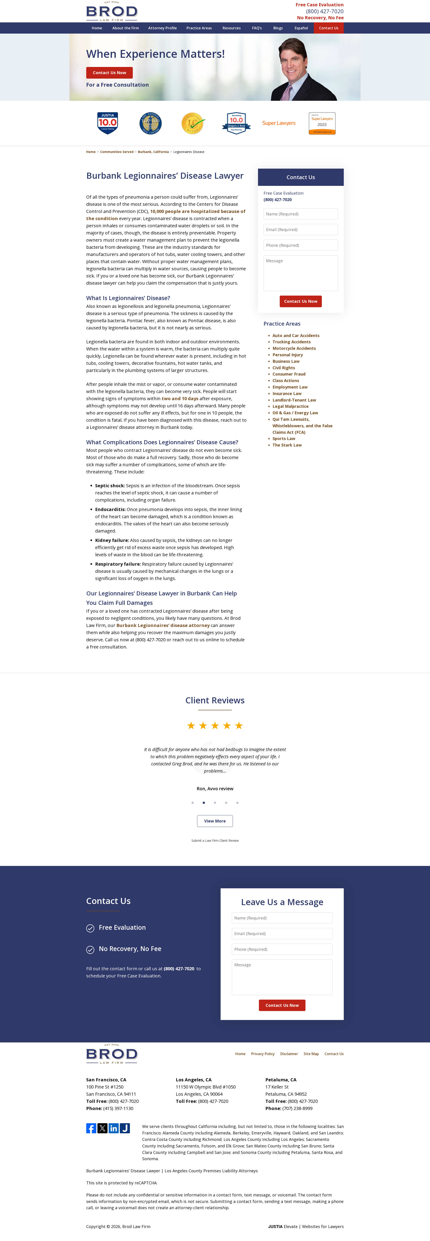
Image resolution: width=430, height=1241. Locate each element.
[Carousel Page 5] (237, 802)
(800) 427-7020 (325, 11)
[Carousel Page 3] (215, 802)
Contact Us (328, 28)
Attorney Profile (162, 28)
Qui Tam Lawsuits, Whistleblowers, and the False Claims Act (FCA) (303, 426)
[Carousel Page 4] (226, 802)
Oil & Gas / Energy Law (295, 412)
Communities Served (116, 152)
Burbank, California (153, 152)
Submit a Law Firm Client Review (215, 840)
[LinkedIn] (114, 1128)
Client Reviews (215, 700)
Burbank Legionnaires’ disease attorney (163, 625)
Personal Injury (288, 354)
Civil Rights (284, 367)
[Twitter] (102, 1128)
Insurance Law (287, 393)
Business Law (286, 361)
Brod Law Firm (136, 1226)
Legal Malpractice (291, 406)
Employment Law (290, 387)
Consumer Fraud (289, 374)
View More (215, 821)
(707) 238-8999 (297, 1108)
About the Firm (125, 28)
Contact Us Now (109, 72)
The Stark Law (287, 445)
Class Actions (286, 380)
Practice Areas (199, 28)
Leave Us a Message (282, 902)
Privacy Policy (263, 1053)
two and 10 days (180, 398)
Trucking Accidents (292, 341)
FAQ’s (257, 28)
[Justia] (125, 1128)
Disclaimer (289, 1053)
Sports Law (284, 438)
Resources (232, 28)
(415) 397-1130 (118, 1108)
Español (301, 28)
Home (97, 28)
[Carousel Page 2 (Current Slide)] (203, 802)
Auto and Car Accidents (296, 335)
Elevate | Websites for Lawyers (306, 1226)
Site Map (311, 1053)
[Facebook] (91, 1128)
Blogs (278, 28)
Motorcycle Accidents (294, 348)
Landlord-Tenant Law (294, 400)
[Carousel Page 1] (192, 802)
